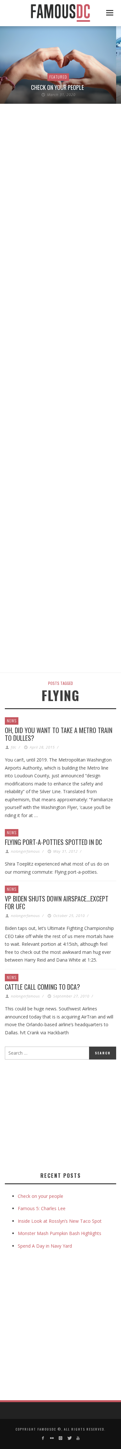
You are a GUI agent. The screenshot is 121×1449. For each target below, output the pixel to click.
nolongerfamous (25, 851)
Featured (58, 77)
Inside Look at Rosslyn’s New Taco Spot (60, 1221)
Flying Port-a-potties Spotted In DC (53, 842)
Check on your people (58, 87)
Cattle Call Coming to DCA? (42, 987)
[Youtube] (78, 1438)
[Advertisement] (59, 1114)
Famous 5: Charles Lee (42, 1208)
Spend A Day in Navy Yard (45, 1246)
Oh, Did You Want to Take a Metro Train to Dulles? (58, 734)
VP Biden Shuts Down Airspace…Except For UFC (56, 902)
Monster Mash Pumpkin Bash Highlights (59, 1233)
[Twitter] (69, 1438)
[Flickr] (51, 1438)
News (11, 720)
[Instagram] (60, 1438)
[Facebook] (42, 1438)
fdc (13, 747)
